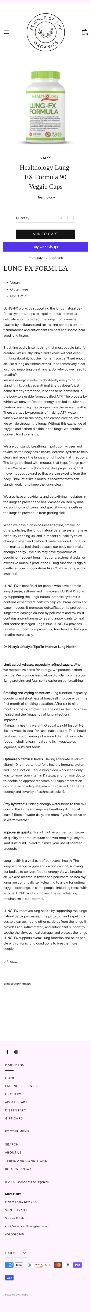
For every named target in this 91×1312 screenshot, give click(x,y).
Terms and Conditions (26, 1161)
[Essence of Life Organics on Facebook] (7, 1052)
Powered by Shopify (16, 1294)
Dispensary (15, 1110)
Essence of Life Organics (32, 1182)
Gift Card (14, 1118)
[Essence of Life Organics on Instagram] (16, 1052)
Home (10, 1078)
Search (12, 1144)
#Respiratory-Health (17, 984)
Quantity (22, 218)
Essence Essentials (23, 1086)
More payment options (46, 258)
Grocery (13, 1094)
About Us (13, 1152)
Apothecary (16, 1102)
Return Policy (18, 1169)
